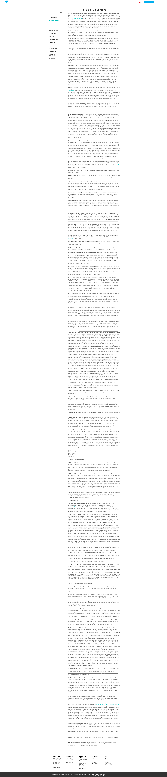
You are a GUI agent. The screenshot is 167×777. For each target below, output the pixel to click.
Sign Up (130, 1)
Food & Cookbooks (83, 759)
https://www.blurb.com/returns (75, 506)
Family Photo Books (70, 761)
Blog (93, 758)
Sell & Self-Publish (32, 1)
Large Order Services (57, 761)
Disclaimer (52, 23)
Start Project (148, 2)
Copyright (51, 36)
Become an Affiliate (109, 764)
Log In (135, 1)
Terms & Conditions (54, 20)
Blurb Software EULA (54, 27)
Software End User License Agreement (105, 704)
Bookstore (40, 1)
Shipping (107, 762)
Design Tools (24, 1)
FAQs (106, 761)
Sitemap (89, 774)
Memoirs (81, 762)
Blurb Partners (95, 763)
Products (12, 1)
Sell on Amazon (56, 766)
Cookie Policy (81, 774)
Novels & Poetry (82, 768)
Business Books (82, 765)
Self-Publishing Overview (58, 759)
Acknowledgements (54, 39)
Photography (81, 760)
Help (106, 756)
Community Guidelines (52, 55)
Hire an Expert (108, 759)
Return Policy (52, 33)
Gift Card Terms (53, 48)
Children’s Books (82, 763)
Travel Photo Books (70, 762)
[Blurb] (6, 2)
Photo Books (69, 756)
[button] (140, 2)
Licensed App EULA (53, 30)
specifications (71, 238)
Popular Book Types (82, 757)
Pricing (18, 1)
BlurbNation (52, 51)
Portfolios (81, 764)
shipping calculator (80, 195)
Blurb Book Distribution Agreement (52, 44)
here (69, 177)
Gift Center (94, 762)
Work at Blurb (67, 774)
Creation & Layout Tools (57, 758)
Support (85, 774)
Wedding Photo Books (70, 759)
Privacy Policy (86, 706)
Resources (47, 1)
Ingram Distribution (56, 767)
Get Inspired (95, 756)
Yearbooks (81, 767)
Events (93, 759)
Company (62, 774)
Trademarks (52, 58)
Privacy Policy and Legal (76, 18)
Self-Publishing (57, 756)
